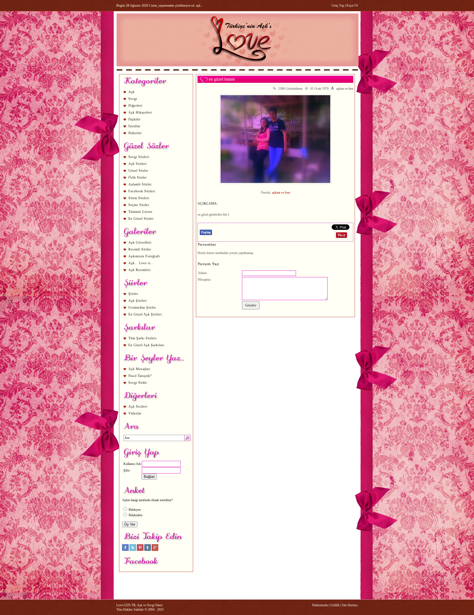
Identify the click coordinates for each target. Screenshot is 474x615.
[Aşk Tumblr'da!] (147, 550)
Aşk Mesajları (139, 369)
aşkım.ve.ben (344, 89)
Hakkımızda (320, 605)
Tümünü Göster (140, 212)
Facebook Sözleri (141, 191)
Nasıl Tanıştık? (140, 376)
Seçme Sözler (138, 205)
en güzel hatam (222, 79)
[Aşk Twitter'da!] (132, 550)
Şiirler (133, 294)
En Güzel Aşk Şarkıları (146, 345)
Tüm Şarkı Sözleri (142, 338)
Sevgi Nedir (137, 383)
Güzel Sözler (138, 171)
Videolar (135, 413)
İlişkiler (134, 119)
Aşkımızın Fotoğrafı (144, 256)
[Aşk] (237, 72)
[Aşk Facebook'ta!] (125, 550)
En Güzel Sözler (141, 219)
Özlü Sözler (137, 177)
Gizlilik (335, 605)
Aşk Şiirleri (137, 301)
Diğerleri (135, 106)
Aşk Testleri (137, 406)
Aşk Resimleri (139, 270)
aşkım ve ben (281, 192)
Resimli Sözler (139, 249)
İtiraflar (134, 126)
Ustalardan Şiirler (142, 307)
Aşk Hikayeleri (140, 112)
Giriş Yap (338, 5)
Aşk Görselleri (139, 242)
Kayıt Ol (352, 5)
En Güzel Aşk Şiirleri (145, 314)
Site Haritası (350, 605)
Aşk (131, 92)
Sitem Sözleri (138, 198)
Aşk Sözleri (137, 164)
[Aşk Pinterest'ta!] (140, 550)
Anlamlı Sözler (140, 184)
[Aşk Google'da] (155, 550)
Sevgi (132, 99)
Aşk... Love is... (141, 263)
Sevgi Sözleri (138, 157)
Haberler (135, 133)
